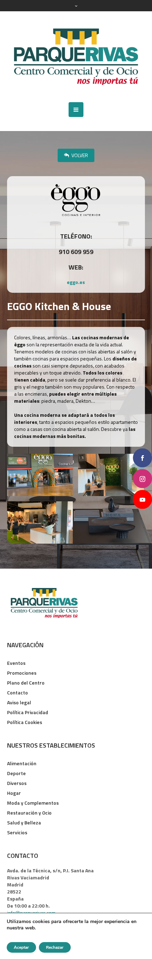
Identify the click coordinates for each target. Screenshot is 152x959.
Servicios (17, 832)
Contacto (17, 692)
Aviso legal (19, 702)
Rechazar (55, 947)
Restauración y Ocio (29, 812)
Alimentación (21, 763)
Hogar (14, 793)
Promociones (21, 672)
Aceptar (21, 947)
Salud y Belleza (24, 822)
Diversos (17, 783)
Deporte (16, 773)
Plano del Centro (26, 682)
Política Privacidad (27, 712)
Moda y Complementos (33, 802)
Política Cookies (24, 722)
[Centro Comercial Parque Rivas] (76, 56)
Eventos (16, 663)
